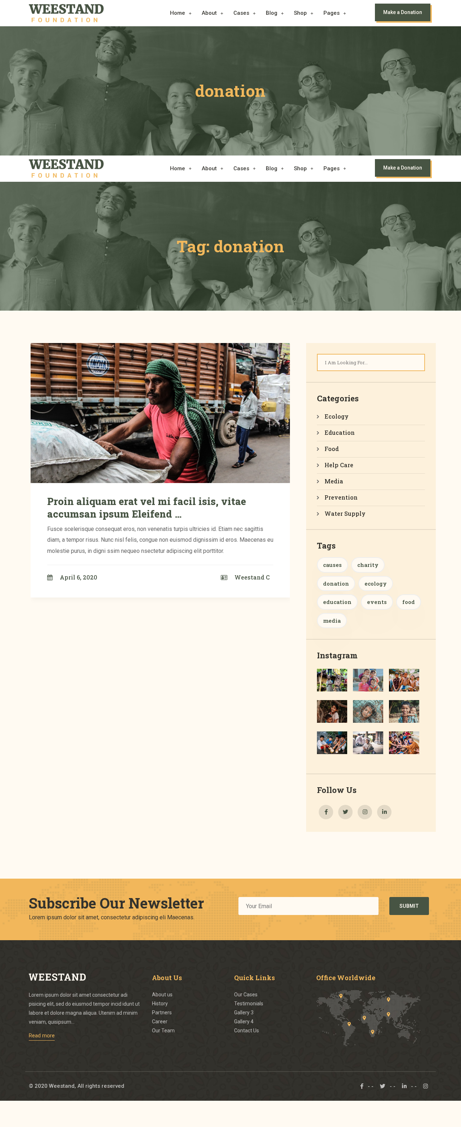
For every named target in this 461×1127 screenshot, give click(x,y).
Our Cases (246, 994)
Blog (271, 13)
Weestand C (252, 577)
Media (334, 481)
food (408, 601)
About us (162, 994)
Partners (162, 1012)
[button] (181, 13)
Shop (300, 13)
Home (177, 13)
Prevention (341, 497)
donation (336, 583)
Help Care (339, 465)
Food (332, 448)
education (337, 601)
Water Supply (345, 513)
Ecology (337, 416)
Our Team (163, 1030)
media (332, 620)
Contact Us (246, 1030)
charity (368, 564)
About (209, 13)
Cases (241, 13)
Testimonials (248, 1003)
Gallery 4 (244, 1021)
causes (332, 564)
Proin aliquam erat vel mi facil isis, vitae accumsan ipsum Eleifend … (146, 507)
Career (159, 1021)
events (377, 601)
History (160, 1003)
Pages (331, 13)
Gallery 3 (244, 1012)
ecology (375, 583)
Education (340, 432)
